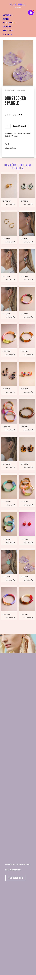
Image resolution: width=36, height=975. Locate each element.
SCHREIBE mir (15, 877)
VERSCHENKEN (7, 27)
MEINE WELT (6, 34)
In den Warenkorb (19, 126)
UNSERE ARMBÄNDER (8, 23)
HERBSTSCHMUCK (8, 31)
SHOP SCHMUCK (7, 15)
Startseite (7, 90)
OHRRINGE (6, 19)
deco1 (12, 90)
